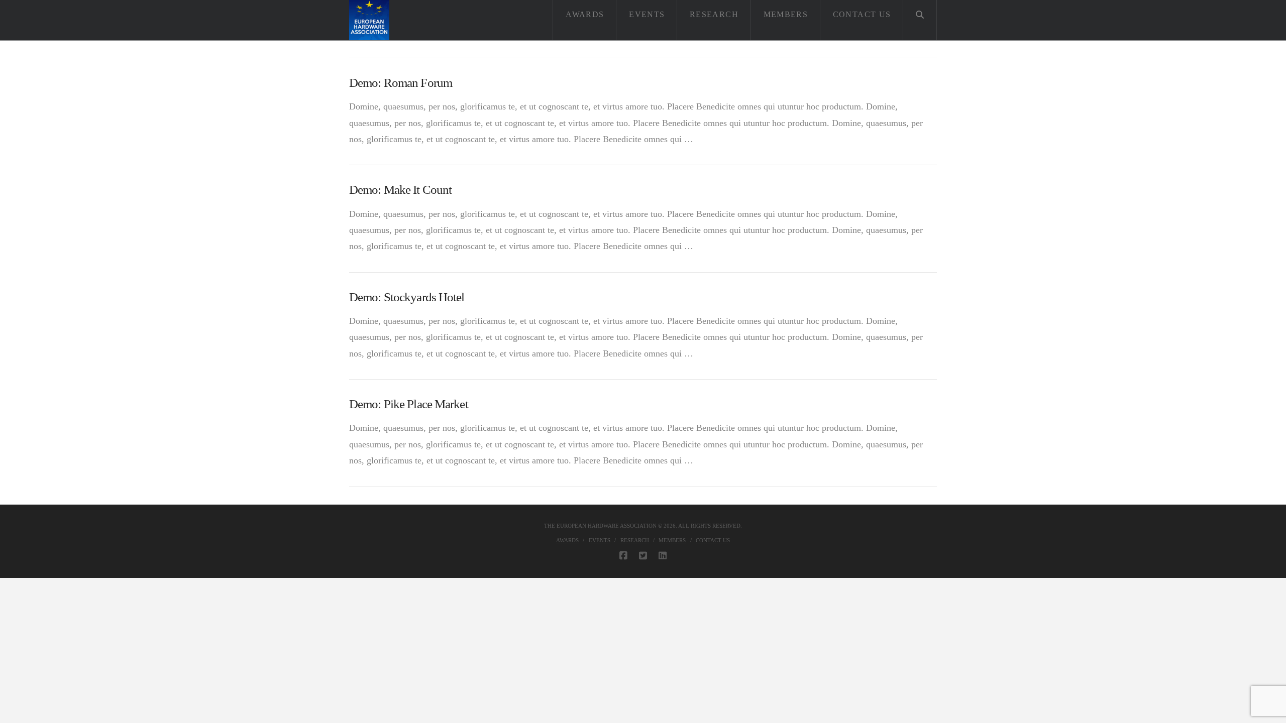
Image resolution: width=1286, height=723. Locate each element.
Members (672, 540)
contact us (713, 540)
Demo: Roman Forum (400, 82)
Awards (567, 540)
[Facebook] (623, 555)
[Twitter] (643, 555)
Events (599, 540)
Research (634, 540)
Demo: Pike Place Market (408, 404)
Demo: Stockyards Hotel (407, 297)
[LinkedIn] (663, 555)
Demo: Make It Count (400, 189)
